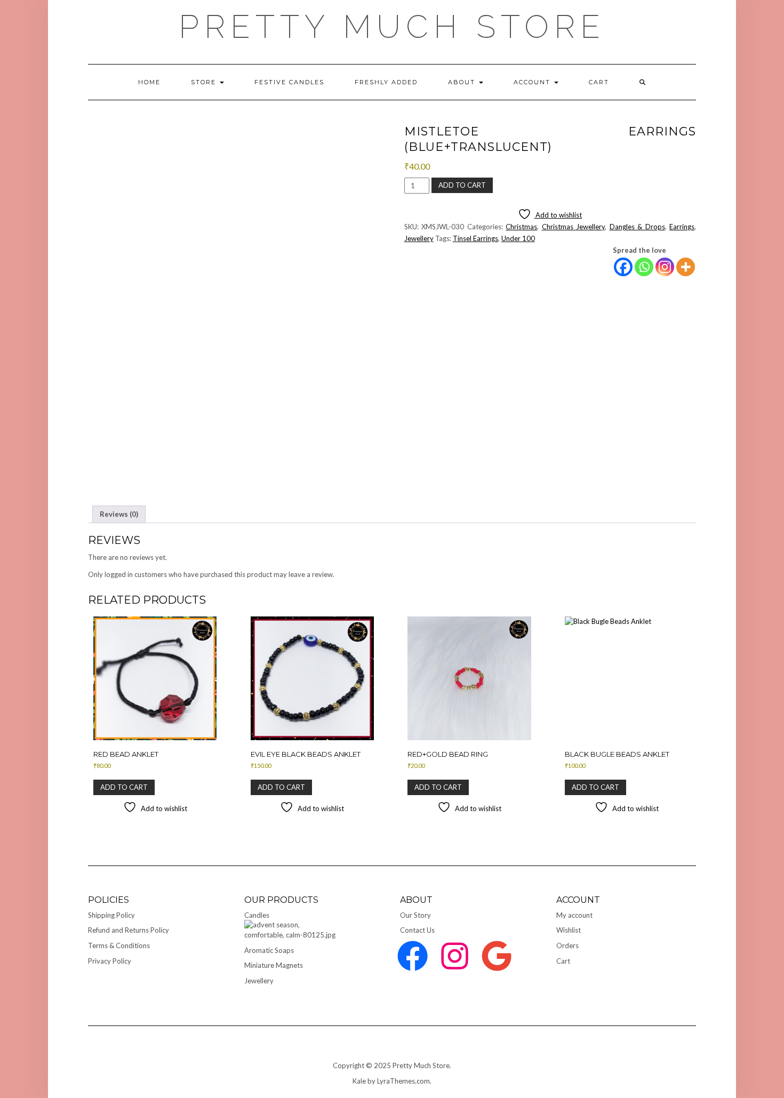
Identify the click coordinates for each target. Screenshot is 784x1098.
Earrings (681, 226)
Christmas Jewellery (573, 226)
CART (599, 82)
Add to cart (462, 185)
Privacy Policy (109, 961)
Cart (563, 961)
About (463, 82)
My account (574, 915)
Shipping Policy (111, 915)
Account (533, 82)
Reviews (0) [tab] (119, 514)
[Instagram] (664, 267)
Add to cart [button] (124, 787)
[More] (685, 267)
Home (149, 82)
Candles (256, 915)
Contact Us (417, 930)
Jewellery (419, 238)
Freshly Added (386, 82)
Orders (567, 945)
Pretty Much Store (392, 26)
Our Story (415, 915)
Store (205, 82)
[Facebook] (623, 267)
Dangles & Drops (637, 226)
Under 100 (518, 238)
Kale (359, 1081)
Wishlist (568, 930)
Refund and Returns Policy (128, 930)
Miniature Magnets (273, 965)
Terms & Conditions (119, 945)
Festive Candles (289, 82)
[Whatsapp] (644, 267)
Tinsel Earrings (475, 238)
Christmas (521, 226)
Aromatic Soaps (269, 950)
